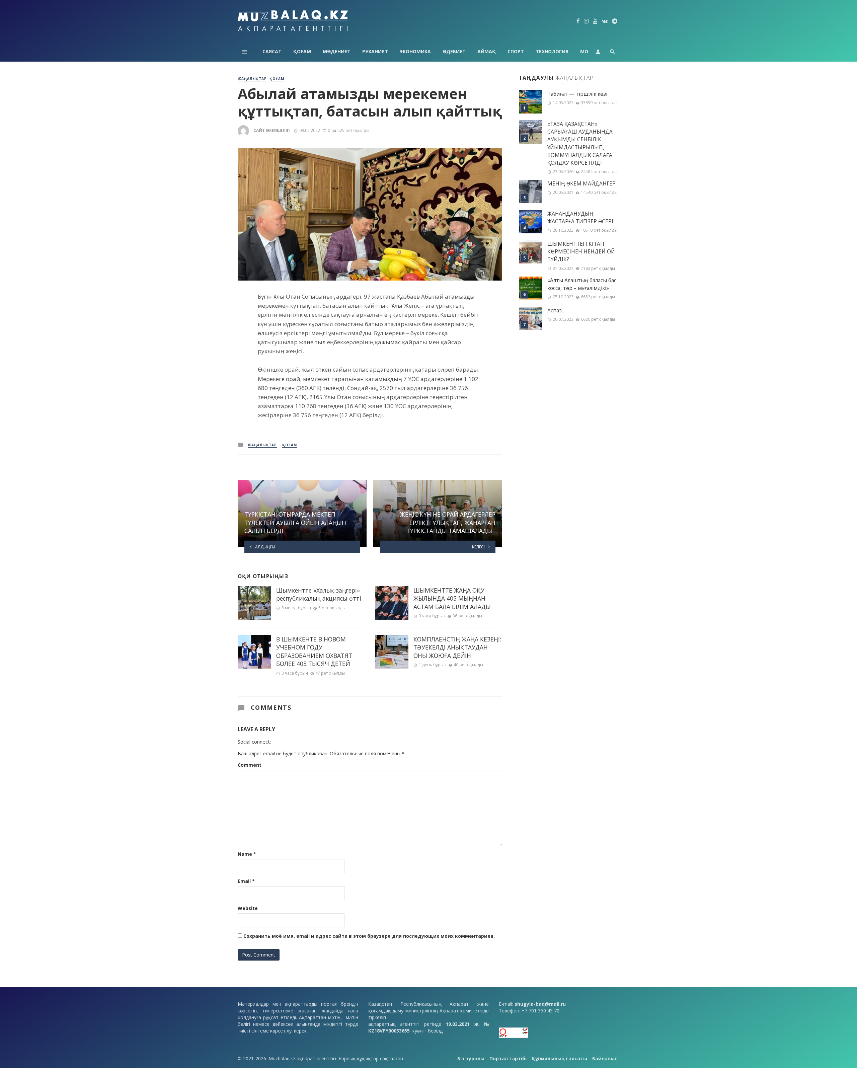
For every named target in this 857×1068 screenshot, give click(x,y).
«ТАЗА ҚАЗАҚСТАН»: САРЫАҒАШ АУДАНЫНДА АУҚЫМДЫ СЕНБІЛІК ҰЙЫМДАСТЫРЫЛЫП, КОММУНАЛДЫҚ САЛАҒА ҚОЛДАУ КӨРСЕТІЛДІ (580, 143)
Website (248, 908)
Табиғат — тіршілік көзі (577, 93)
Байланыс (604, 1058)
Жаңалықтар (252, 78)
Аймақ (486, 51)
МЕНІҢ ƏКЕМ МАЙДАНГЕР (581, 183)
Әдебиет (454, 51)
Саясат (272, 51)
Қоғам (302, 51)
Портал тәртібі (508, 1058)
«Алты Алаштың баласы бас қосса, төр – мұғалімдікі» (581, 284)
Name (247, 854)
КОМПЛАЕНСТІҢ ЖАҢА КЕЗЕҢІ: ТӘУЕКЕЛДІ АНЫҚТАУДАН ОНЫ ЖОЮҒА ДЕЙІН (457, 647)
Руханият (375, 51)
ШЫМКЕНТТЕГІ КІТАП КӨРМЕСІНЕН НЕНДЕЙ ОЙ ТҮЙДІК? (581, 251)
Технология (552, 51)
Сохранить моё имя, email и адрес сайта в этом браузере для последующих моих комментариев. (369, 936)
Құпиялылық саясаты (559, 1058)
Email (246, 881)
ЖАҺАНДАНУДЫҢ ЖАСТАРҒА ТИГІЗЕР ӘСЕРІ (580, 217)
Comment (249, 765)
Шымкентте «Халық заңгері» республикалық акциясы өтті (318, 594)
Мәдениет (336, 51)
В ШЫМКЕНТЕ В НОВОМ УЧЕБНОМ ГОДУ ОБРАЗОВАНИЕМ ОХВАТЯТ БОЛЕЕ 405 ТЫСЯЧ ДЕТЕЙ (314, 651)
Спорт (516, 51)
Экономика (415, 51)
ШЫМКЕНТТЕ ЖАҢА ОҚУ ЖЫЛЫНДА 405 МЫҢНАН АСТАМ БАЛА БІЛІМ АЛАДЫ (452, 598)
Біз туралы (470, 1058)
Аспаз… (556, 310)
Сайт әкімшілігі (272, 130)
